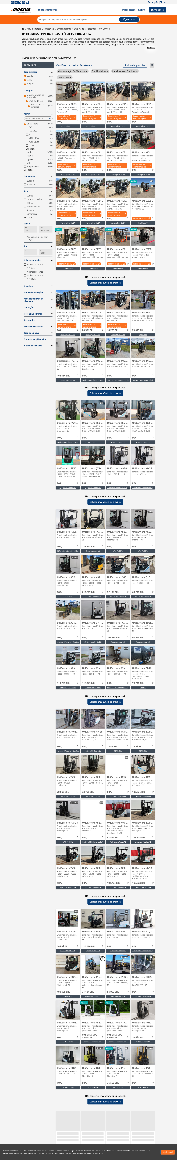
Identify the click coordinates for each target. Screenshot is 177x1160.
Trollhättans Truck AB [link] (118, 842)
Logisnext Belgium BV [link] (92, 751)
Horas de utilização (33, 292)
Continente (29, 176)
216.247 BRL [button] (88, 592)
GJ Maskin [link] (143, 334)
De (25, 250)
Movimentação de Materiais (40, 28)
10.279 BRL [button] (113, 330)
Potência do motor (33, 314)
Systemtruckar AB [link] (68, 380)
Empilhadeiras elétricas (85, 28)
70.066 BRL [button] (63, 792)
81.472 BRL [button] (113, 837)
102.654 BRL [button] (63, 376)
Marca (27, 114)
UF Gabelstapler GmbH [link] (93, 642)
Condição (29, 307)
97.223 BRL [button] (138, 638)
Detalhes (28, 286)
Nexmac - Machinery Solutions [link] (118, 380)
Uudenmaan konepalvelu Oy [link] (93, 1042)
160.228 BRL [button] (138, 883)
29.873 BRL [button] (138, 330)
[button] (38, 65)
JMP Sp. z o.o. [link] (118, 1087)
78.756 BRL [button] (88, 792)
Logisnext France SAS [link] (93, 442)
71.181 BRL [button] (88, 992)
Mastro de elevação (33, 327)
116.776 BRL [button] (88, 946)
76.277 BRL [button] (138, 683)
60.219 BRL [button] (138, 592)
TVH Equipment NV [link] (143, 1042)
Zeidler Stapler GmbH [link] (67, 687)
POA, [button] (59, 122)
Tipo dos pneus (31, 333)
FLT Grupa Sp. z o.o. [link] (92, 996)
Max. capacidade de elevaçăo (33, 300)
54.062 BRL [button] (63, 946)
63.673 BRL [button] (114, 1036)
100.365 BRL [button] (63, 992)
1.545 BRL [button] (112, 746)
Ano (26, 246)
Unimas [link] (143, 687)
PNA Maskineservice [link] (118, 596)
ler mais (151, 47)
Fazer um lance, (140, 218)
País (26, 191)
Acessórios (29, 320)
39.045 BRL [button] (138, 1037)
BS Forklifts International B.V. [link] (118, 487)
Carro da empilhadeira (35, 339)
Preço (27, 224)
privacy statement (86, 1153)
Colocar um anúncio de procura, (105, 282)
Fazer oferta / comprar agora (64, 117)
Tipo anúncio (30, 72)
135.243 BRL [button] (88, 547)
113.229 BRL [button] (63, 683)
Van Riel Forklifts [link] (67, 1087)
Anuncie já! (159, 9)
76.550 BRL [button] (113, 1083)
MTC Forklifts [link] (118, 551)
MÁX (41, 227)
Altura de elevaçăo (33, 346)
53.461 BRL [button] (89, 1036)
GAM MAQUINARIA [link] (67, 951)
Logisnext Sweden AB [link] (93, 596)
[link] (68, 91)
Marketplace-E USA (68, 126)
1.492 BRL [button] (137, 746)
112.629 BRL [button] (88, 683)
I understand (167, 1152)
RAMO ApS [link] (68, 996)
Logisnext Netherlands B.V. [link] (92, 380)
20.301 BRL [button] (88, 330)
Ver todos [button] (31, 148)
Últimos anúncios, (33, 260)
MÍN (26, 227)
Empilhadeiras (64, 28)
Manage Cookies (64, 1153)
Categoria (29, 90)
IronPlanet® (143, 223)
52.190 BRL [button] (113, 592)
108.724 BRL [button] (138, 792)
